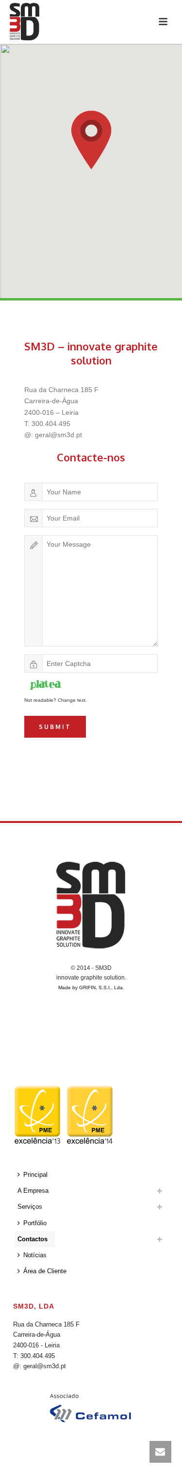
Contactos (32, 1239)
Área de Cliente (44, 1271)
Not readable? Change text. (55, 700)
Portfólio (35, 1223)
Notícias (35, 1255)
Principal (35, 1174)
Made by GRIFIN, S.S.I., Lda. (91, 987)
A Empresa (33, 1190)
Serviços (29, 1206)
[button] (91, 140)
